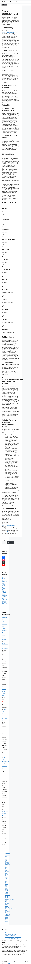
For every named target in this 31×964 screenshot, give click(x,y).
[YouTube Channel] (4, 565)
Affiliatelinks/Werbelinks (13, 938)
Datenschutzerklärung (10, 934)
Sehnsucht (7, 911)
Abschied (7, 853)
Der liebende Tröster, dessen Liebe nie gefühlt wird (4, 594)
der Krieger (7, 861)
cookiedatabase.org (6, 531)
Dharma (7, 863)
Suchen (4, 540)
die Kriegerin (7, 873)
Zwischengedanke (4, 600)
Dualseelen (8, 897)
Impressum (7, 932)
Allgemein (7, 855)
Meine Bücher (7, 906)
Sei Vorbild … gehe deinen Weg (4, 691)
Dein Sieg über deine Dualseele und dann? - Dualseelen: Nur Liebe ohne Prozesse (5, 628)
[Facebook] (4, 557)
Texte (6, 917)
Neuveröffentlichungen (10, 908)
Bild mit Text (6, 858)
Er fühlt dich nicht (4, 603)
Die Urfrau (6, 883)
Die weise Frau (6, 887)
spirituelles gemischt (7, 915)
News (6, 910)
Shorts (6, 913)
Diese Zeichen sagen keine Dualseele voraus (7, 893)
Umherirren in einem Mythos (5, 813)
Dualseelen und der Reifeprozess (5, 646)
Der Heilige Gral (4, 579)
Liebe (6, 904)
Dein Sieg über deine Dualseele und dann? (4, 585)
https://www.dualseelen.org (8, 32)
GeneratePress (7, 963)
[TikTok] (4, 562)
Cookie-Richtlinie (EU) (10, 935)
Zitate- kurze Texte (6, 920)
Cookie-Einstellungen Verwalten (13, 937)
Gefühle (7, 903)
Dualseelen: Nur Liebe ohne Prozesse (11, 2)
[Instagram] (4, 560)
